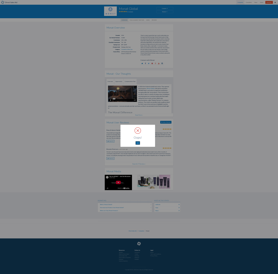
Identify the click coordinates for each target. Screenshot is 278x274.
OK (138, 143)
